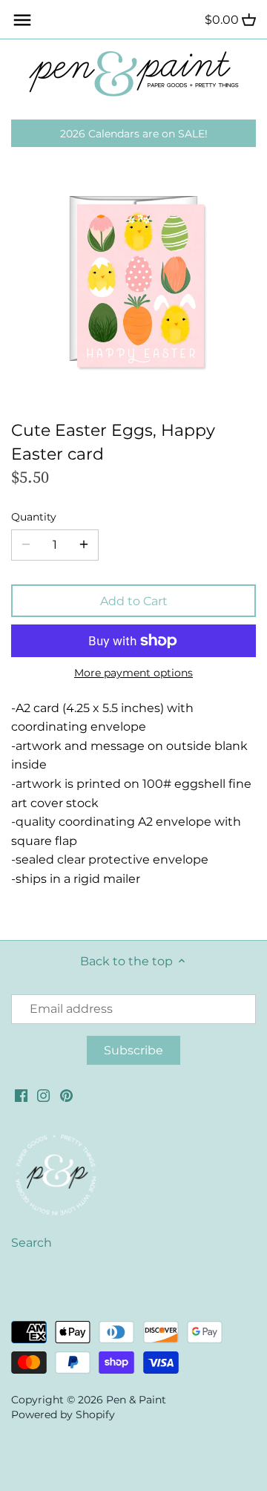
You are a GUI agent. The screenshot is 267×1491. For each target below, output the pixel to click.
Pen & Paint (136, 1399)
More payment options (133, 673)
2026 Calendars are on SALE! (134, 133)
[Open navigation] (22, 20)
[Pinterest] (66, 1094)
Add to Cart (134, 601)
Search (31, 1243)
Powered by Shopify (63, 1414)
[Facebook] (21, 1094)
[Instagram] (43, 1094)
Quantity (33, 517)
